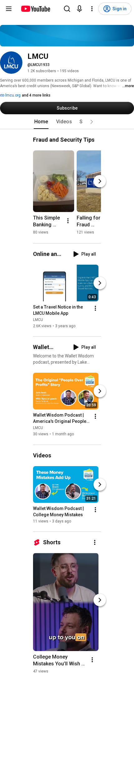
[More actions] (68, 221)
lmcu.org (12, 95)
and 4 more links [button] (36, 95)
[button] (91, 121)
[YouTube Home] (35, 8)
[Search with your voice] (79, 8)
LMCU (38, 320)
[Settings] (92, 8)
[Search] (67, 8)
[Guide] (8, 8)
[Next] (99, 181)
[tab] (41, 121)
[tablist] (67, 121)
